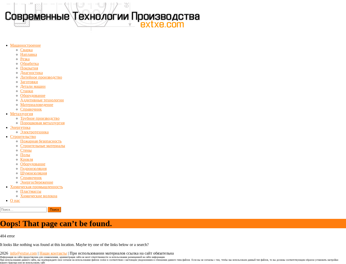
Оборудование (32, 95)
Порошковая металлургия (42, 123)
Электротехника (34, 132)
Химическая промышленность (36, 187)
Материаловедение (36, 104)
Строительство (23, 136)
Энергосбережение (36, 182)
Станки (26, 91)
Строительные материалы (42, 146)
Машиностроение (25, 45)
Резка (25, 59)
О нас (15, 200)
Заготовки (29, 82)
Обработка (29, 63)
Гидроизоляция (33, 168)
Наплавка (28, 54)
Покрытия (29, 68)
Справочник (31, 109)
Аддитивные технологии (42, 100)
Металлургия (21, 114)
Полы (25, 155)
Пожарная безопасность (41, 141)
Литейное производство (41, 77)
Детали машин (33, 86)
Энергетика (20, 127)
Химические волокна (38, 196)
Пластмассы (30, 191)
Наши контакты (53, 253)
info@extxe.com (23, 253)
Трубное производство (40, 118)
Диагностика (31, 73)
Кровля (26, 159)
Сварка (26, 50)
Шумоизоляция (33, 173)
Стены (26, 150)
